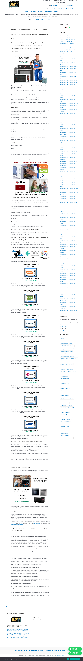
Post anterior (8, 606)
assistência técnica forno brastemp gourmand (67, 349)
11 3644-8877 (68, 5)
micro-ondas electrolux (65, 428)
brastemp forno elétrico (65, 373)
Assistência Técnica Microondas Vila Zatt (68, 80)
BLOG (59, 650)
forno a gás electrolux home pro (67, 405)
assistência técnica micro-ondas (67, 366)
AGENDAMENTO (35, 650)
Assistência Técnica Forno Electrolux (68, 35)
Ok (68, 659)
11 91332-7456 (57, 9)
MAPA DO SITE (65, 650)
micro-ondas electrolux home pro (67, 430)
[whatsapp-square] (70, 27)
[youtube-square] (67, 27)
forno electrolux (71, 407)
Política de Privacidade (74, 659)
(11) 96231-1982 (19, 91)
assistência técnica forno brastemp (16, 629)
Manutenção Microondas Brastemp (67, 49)
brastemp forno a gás (72, 371)
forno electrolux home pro (65, 410)
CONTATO (42, 650)
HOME (16, 650)
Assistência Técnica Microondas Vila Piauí (69, 161)
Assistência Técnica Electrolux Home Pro (68, 37)
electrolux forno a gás (73, 386)
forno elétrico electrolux (65, 414)
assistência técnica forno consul (67, 351)
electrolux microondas (65, 395)
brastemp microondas (65, 378)
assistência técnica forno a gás (66, 343)
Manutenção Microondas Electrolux (67, 39)
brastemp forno (63, 371)
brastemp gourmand (64, 376)
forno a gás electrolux (65, 403)
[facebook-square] (61, 27)
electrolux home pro (64, 390)
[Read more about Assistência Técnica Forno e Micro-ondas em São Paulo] (16, 619)
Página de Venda (60, 655)
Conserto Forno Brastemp (65, 47)
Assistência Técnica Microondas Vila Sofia (69, 103)
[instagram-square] (65, 27)
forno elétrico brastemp (65, 412)
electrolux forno (64, 386)
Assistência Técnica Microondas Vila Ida (68, 273)
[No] (81, 659)
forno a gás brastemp (65, 400)
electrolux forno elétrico (65, 388)
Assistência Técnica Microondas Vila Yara (68, 82)
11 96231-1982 (69, 9)
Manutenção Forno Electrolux (66, 41)
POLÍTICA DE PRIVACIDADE (51, 650)
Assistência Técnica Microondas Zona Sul (69, 66)
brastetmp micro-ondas (65, 380)
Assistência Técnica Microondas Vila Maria (69, 244)
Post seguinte (52, 606)
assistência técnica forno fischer (17, 636)
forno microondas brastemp (66, 421)
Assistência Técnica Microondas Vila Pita (68, 151)
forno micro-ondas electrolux (66, 419)
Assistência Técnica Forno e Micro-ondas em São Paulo (17, 625)
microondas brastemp (65, 433)
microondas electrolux (65, 435)
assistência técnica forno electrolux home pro (68, 359)
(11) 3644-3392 (63, 326)
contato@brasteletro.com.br (17, 524)
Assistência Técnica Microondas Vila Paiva (69, 182)
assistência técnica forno (12, 627)
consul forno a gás (65, 383)
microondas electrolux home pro (67, 437)
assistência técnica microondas (22, 637)
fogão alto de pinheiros (67, 398)
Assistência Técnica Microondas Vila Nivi (68, 196)
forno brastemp (63, 407)
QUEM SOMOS (21, 650)
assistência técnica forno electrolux (14, 633)
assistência (63, 338)
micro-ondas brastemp (65, 426)
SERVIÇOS (28, 650)
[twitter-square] (63, 27)
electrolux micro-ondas (65, 393)
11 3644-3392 (56, 5)
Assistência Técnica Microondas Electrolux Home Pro (40, 618)
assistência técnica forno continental (20, 631)
